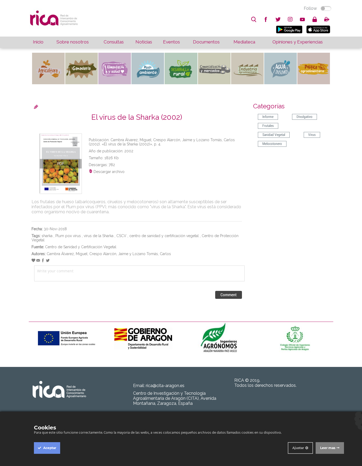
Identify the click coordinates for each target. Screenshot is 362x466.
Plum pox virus (68, 236)
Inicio (38, 42)
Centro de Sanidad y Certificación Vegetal (80, 247)
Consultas (114, 42)
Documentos (206, 42)
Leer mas (327, 448)
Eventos (171, 42)
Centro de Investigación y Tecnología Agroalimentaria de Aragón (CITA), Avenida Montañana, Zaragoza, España (174, 398)
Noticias (143, 42)
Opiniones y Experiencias (297, 42)
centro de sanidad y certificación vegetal (164, 236)
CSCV (121, 236)
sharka (47, 236)
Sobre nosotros (72, 42)
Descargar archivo (108, 172)
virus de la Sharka (98, 236)
